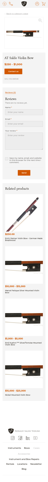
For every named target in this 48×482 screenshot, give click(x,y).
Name (8, 108)
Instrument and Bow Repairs (24, 459)
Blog (24, 469)
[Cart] (43, 4)
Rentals (10, 464)
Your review (11, 131)
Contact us (13, 71)
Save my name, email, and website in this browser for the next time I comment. (25, 160)
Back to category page (17, 13)
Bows (27, 448)
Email (8, 119)
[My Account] (37, 4)
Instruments (14, 448)
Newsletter (36, 464)
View (24, 213)
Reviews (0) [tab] (10, 92)
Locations (22, 464)
